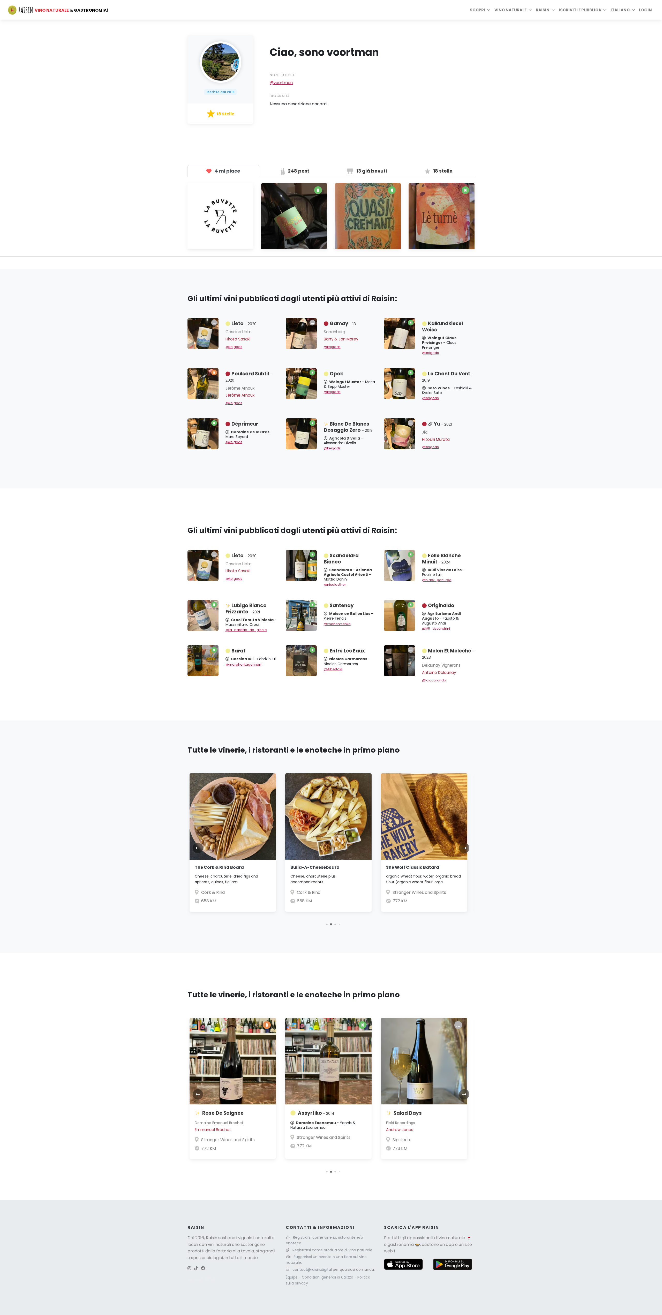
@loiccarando (434, 680)
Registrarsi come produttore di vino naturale (332, 1250)
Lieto (244, 323)
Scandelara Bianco (341, 558)
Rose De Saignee (223, 1113)
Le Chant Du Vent (447, 376)
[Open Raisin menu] (553, 10)
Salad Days (408, 1113)
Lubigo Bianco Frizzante (246, 608)
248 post (298, 171)
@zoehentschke (337, 624)
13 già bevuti (371, 171)
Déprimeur (244, 424)
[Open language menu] (633, 10)
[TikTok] (196, 1268)
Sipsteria (401, 1140)
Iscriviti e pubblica (580, 10)
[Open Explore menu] (488, 10)
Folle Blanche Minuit (441, 558)
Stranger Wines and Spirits (419, 892)
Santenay (342, 605)
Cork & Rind (213, 892)
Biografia (280, 96)
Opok (336, 373)
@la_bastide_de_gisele (246, 630)
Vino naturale (510, 10)
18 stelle (442, 171)
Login (645, 10)
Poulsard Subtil (248, 376)
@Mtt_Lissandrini (436, 628)
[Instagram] (189, 1268)
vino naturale (452, 1238)
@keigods (233, 347)
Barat (238, 651)
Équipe (292, 1277)
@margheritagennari (243, 664)
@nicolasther (335, 584)
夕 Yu (440, 424)
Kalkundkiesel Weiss (442, 326)
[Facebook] (203, 1268)
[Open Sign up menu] (604, 10)
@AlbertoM (333, 669)
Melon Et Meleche (448, 654)
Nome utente (282, 75)
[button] (326, 924)
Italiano (620, 10)
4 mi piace (227, 171)
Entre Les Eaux (347, 651)
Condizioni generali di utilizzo (328, 1277)
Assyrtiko (316, 1113)
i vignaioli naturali (253, 1238)
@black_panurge (437, 580)
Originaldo (441, 605)
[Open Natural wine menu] (530, 10)
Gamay (343, 323)
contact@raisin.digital (312, 1269)
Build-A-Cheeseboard (315, 867)
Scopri (477, 10)
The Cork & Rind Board (219, 867)
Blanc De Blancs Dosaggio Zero (348, 427)
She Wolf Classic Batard (412, 867)
